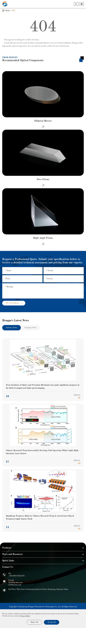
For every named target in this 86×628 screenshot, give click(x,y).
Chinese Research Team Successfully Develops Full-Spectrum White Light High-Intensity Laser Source (42, 452)
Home (7, 11)
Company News (30, 328)
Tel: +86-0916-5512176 (16, 575)
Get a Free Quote (12, 303)
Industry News (11, 328)
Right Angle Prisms (43, 238)
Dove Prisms (43, 179)
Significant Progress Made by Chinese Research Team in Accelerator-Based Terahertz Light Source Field (40, 517)
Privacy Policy (25, 616)
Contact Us (7, 567)
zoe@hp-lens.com (14, 585)
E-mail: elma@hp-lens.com (15, 582)
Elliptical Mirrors (43, 121)
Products (6, 548)
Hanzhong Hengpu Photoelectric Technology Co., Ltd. (40, 607)
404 (13, 11)
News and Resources (12, 554)
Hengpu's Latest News (15, 320)
